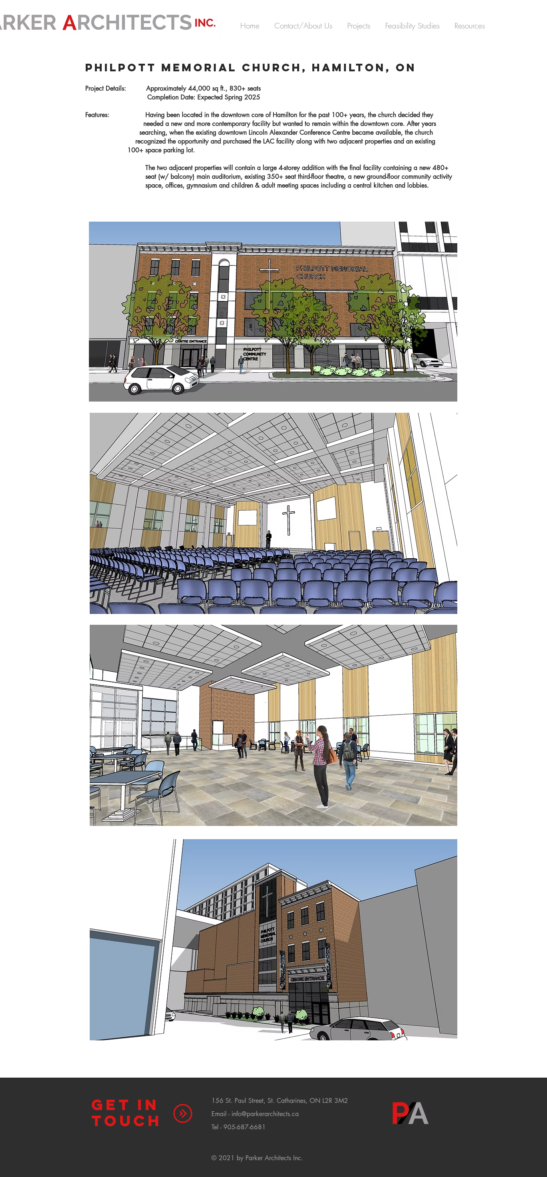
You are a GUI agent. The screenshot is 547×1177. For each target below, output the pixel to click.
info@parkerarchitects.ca (265, 1114)
